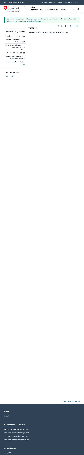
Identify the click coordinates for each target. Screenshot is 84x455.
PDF (7, 76)
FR (69, 2)
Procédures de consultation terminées (17, 439)
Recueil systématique (34, 21)
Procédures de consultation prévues (16, 432)
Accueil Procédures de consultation (16, 429)
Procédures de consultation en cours (16, 436)
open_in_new (65, 26)
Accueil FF (7, 453)
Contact (59, 2)
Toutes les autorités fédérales (14, 2)
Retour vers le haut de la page (70, 401)
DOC (12, 76)
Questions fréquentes (47, 2)
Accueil (6, 416)
